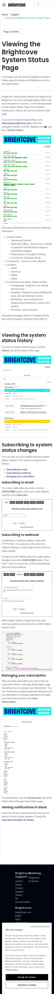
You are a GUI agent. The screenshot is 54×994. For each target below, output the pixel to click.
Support (15, 14)
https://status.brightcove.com (16, 123)
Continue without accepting (40, 926)
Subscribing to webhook (18, 473)
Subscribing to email (16, 469)
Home (5, 14)
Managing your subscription (20, 476)
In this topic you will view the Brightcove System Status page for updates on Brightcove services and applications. (26, 80)
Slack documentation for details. (18, 820)
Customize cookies (27, 985)
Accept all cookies (27, 977)
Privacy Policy (12, 970)
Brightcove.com (23, 912)
